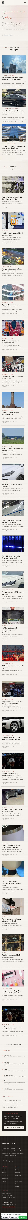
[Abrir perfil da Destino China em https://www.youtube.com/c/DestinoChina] (12, 1161)
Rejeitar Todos (14, 1217)
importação (11, 1101)
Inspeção (4, 1181)
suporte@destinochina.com (9, 1204)
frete (17, 1103)
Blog (16, 1178)
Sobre (16, 1170)
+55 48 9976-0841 (7, 1202)
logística (5, 1105)
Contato (17, 1186)
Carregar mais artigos (14, 1044)
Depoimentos (18, 1181)
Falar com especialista (13, 1127)
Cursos (4, 1184)
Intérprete (4, 1172)
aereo (17, 1105)
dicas (16, 1107)
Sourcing (4, 1170)
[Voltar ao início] (3, 2)
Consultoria (5, 1178)
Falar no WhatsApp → (8, 1206)
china (13, 1103)
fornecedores (6, 1103)
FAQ (16, 1184)
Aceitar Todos (22, 1217)
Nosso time (18, 1172)
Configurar (6, 1217)
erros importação (8, 1107)
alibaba (4, 1101)
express (21, 1105)
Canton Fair (5, 1175)
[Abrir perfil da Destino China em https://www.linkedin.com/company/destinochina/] (9, 1161)
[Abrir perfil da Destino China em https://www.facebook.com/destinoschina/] (3, 1161)
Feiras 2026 (18, 1175)
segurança (18, 1101)
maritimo (11, 1105)
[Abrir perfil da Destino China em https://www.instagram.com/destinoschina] (6, 1161)
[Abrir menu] (24, 2)
